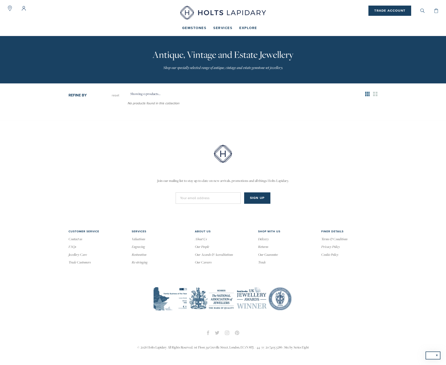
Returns (263, 247)
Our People (202, 247)
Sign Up (257, 198)
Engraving (138, 247)
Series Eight (301, 347)
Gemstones (194, 28)
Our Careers (203, 262)
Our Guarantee (268, 255)
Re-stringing (140, 262)
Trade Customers (80, 262)
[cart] (436, 10)
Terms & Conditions (334, 239)
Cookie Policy (329, 255)
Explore (248, 28)
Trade (262, 262)
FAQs (72, 247)
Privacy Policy (330, 247)
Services (222, 28)
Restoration (139, 255)
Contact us (75, 239)
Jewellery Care (78, 255)
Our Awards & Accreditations (214, 255)
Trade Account (389, 10)
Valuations (138, 239)
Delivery (263, 239)
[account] (23, 8)
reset (115, 95)
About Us (201, 239)
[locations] (10, 8)
